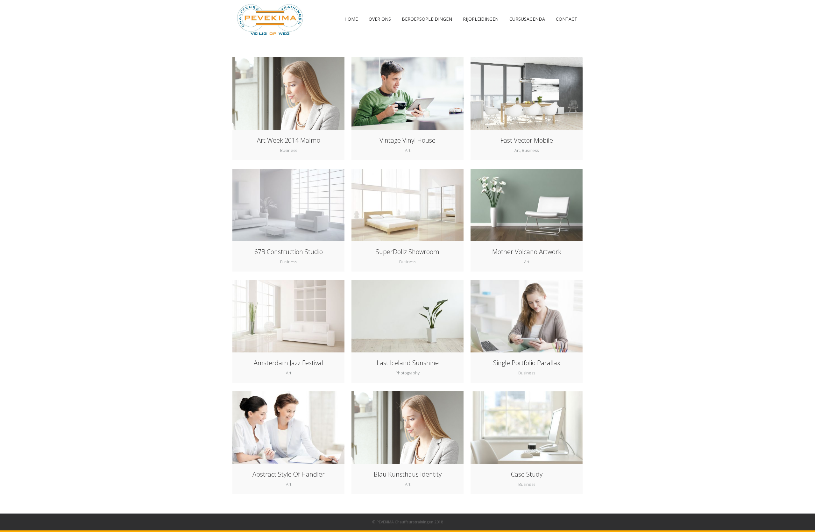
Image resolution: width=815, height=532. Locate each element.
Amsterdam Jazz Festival (288, 362)
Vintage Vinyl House (407, 140)
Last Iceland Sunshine (408, 362)
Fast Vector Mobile (526, 140)
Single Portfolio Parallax (526, 362)
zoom (276, 93)
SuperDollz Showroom (407, 251)
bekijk (300, 93)
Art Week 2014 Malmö (288, 140)
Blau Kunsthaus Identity (408, 474)
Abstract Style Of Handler (288, 474)
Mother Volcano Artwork (526, 251)
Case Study (526, 474)
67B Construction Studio (288, 251)
